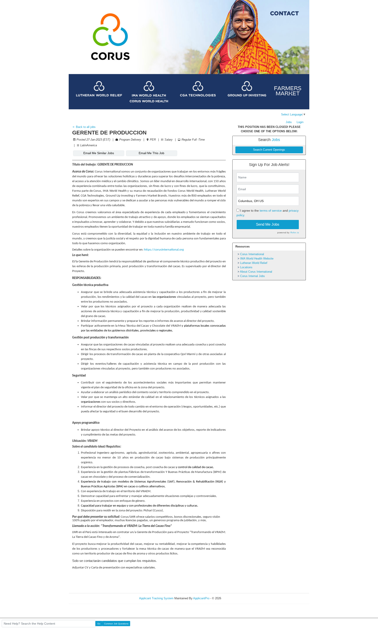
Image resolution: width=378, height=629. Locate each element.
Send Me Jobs (267, 224)
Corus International (252, 254)
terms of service (271, 210)
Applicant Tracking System (156, 598)
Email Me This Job (151, 153)
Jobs (289, 122)
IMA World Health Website (256, 258)
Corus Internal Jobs (252, 276)
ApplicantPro (201, 598)
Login (300, 122)
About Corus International (256, 271)
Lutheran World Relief (253, 263)
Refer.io (294, 233)
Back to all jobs (85, 127)
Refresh (234, 598)
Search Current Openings (269, 149)
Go (98, 623)
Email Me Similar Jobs (98, 153)
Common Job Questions (116, 623)
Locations (246, 267)
